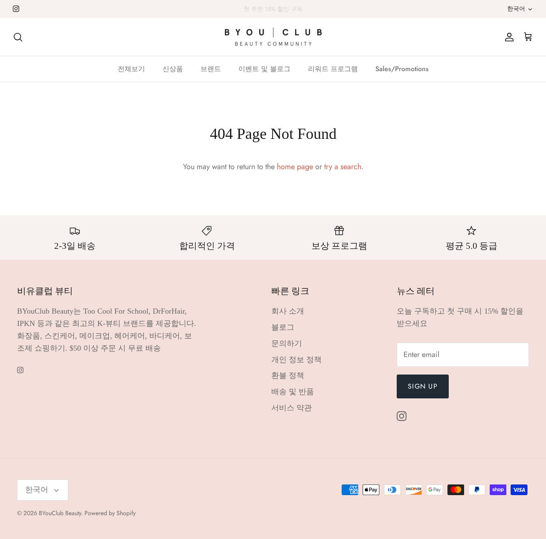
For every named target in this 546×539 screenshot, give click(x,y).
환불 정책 (287, 375)
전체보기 (131, 69)
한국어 (516, 8)
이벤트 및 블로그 (264, 69)
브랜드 (210, 69)
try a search (342, 166)
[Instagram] (16, 9)
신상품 (173, 69)
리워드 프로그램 (333, 69)
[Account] (507, 37)
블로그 (282, 327)
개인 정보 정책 (296, 359)
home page (295, 166)
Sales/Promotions (402, 69)
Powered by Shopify (110, 513)
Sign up (423, 386)
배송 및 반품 (292, 391)
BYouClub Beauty (60, 513)
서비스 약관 (291, 407)
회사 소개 (287, 311)
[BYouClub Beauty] (273, 37)
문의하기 (286, 343)
